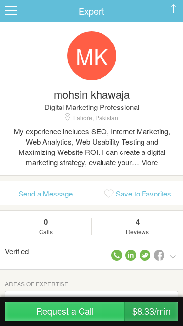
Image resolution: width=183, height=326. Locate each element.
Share (173, 11)
